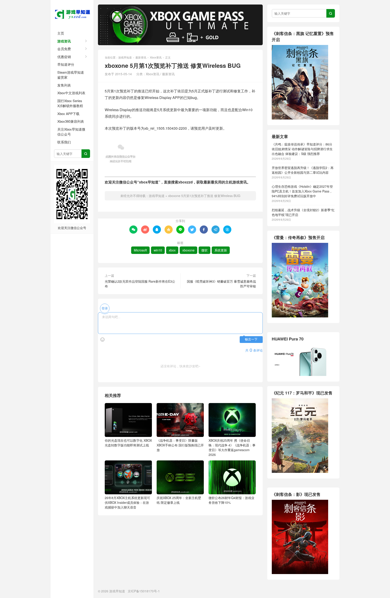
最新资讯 (140, 57)
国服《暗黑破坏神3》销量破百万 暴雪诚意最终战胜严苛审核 (221, 283)
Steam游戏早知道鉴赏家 (70, 75)
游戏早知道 (72, 13)
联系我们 (64, 142)
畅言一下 (251, 339)
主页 (60, 33)
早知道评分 (65, 64)
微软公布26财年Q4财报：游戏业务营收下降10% (231, 500)
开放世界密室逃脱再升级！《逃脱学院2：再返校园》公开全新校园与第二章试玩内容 (303, 170)
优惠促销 (64, 56)
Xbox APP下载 (68, 113)
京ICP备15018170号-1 (144, 591)
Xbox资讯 (156, 57)
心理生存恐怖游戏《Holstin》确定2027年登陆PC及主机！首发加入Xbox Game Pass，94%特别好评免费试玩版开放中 (302, 191)
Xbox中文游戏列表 (71, 92)
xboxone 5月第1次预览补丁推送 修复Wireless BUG (204, 195)
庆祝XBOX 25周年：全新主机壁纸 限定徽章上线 (179, 500)
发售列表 (64, 85)
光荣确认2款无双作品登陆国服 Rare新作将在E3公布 (140, 283)
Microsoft (140, 250)
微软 (204, 250)
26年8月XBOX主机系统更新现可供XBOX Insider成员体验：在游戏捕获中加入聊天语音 (127, 502)
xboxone (188, 250)
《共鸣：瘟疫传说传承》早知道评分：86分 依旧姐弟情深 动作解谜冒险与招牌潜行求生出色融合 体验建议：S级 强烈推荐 (302, 149)
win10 (158, 250)
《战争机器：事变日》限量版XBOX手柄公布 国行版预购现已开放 (180, 445)
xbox (172, 250)
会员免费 (64, 48)
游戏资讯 (64, 41)
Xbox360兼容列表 (70, 121)
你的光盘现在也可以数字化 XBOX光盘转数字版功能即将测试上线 (128, 442)
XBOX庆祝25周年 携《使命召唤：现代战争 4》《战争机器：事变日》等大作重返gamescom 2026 (232, 447)
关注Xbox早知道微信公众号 (71, 132)
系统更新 (220, 250)
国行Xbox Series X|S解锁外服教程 (70, 103)
